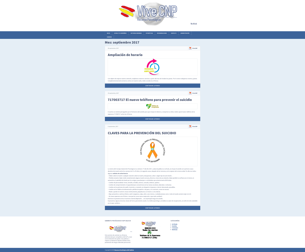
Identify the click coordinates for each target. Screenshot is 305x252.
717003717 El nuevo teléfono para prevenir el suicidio (150, 99)
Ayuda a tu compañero (120, 33)
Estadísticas (149, 33)
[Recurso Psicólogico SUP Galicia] (152, 24)
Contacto (173, 33)
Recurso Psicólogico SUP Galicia (124, 250)
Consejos (175, 228)
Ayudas (174, 226)
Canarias (109, 37)
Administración (185, 33)
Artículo (174, 224)
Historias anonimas (136, 33)
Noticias (174, 230)
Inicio (108, 33)
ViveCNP (194, 48)
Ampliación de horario (125, 55)
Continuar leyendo (152, 86)
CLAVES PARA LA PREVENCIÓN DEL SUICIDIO (142, 133)
